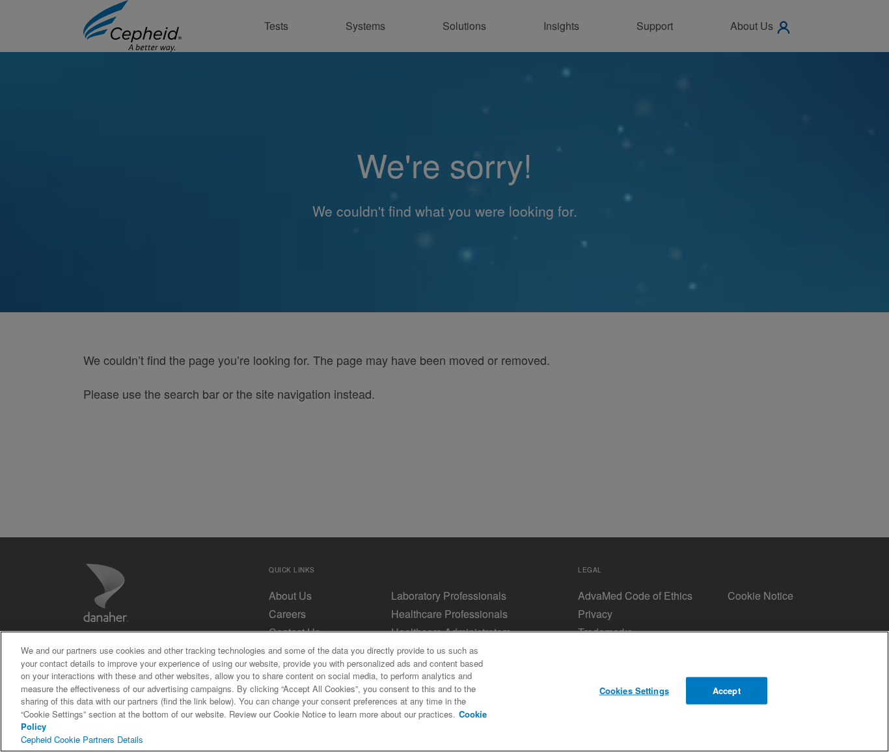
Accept (727, 690)
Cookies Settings (634, 690)
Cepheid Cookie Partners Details (82, 739)
